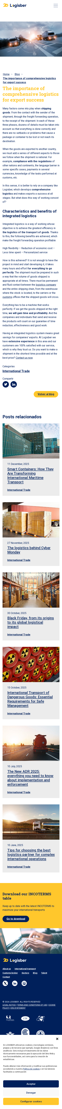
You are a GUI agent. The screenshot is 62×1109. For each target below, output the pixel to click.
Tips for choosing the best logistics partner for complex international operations (31, 854)
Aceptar (31, 1084)
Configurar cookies (31, 1101)
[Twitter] (5, 983)
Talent (44, 973)
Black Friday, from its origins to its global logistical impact (30, 622)
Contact (6, 977)
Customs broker (10, 973)
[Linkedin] (14, 983)
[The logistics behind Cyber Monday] (31, 519)
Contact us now (24, 357)
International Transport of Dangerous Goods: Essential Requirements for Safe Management (30, 699)
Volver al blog (46, 394)
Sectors (25, 973)
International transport (25, 969)
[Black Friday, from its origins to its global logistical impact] (31, 590)
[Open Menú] (55, 5)
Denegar (31, 1092)
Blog (35, 973)
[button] (57, 1038)
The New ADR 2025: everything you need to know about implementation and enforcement (30, 777)
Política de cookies (31, 1069)
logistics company (46, 284)
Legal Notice (9, 1005)
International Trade (16, 371)
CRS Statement (18, 1008)
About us (7, 969)
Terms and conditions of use (32, 1005)
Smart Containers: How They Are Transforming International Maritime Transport (30, 475)
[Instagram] (24, 983)
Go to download (16, 918)
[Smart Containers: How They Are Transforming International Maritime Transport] (31, 441)
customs (7, 297)
